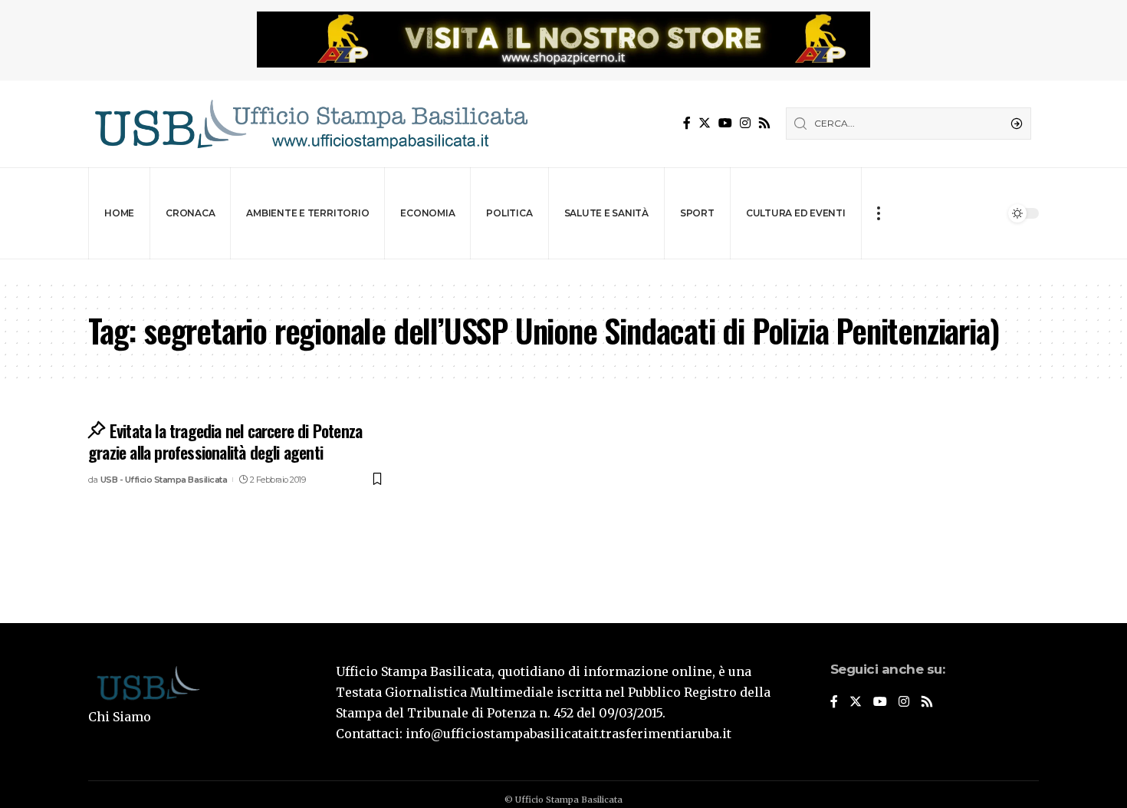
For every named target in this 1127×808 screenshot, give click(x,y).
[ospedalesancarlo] (563, 269)
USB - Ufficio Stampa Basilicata (164, 479)
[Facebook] (687, 123)
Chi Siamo (119, 716)
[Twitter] (705, 123)
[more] (878, 213)
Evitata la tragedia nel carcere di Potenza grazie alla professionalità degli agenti (225, 441)
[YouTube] (725, 123)
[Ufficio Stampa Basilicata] (310, 124)
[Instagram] (745, 123)
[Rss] (764, 123)
